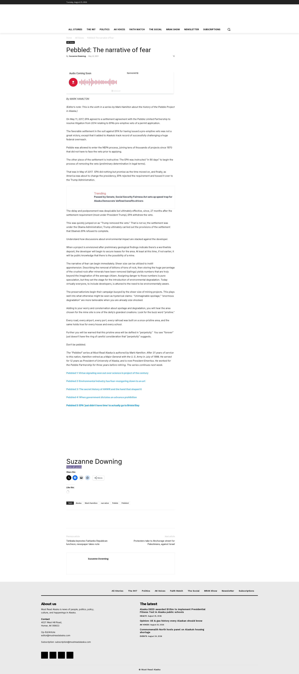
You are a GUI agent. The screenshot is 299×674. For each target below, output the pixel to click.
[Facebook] (213, 2)
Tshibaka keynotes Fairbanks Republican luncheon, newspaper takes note (86, 542)
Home (69, 38)
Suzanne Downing (77, 56)
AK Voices (79, 38)
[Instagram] (218, 2)
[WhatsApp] (91, 63)
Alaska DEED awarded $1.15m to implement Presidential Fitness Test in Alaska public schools (172, 611)
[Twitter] (222, 2)
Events (143, 636)
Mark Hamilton (91, 503)
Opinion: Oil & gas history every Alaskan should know (171, 620)
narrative (105, 503)
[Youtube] (231, 2)
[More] (98, 63)
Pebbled (125, 503)
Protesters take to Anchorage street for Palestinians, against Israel (154, 542)
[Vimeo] (226, 2)
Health (143, 616)
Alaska (78, 503)
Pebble (115, 503)
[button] (229, 29)
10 (174, 56)
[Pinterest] (84, 63)
